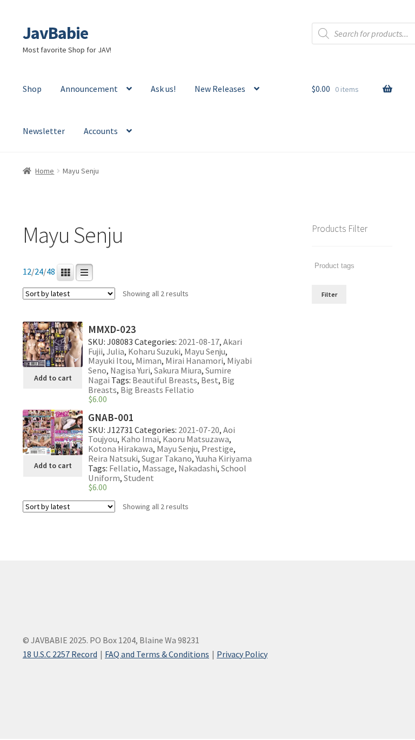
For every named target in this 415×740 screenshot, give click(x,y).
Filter (329, 294)
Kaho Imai (140, 439)
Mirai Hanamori (194, 360)
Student (139, 477)
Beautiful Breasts (164, 380)
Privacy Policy (242, 654)
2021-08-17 (198, 341)
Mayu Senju (204, 351)
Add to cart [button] (53, 378)
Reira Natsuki (113, 458)
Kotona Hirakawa (120, 448)
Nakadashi (197, 468)
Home (44, 171)
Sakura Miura (178, 370)
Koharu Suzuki (154, 351)
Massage (158, 468)
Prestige (217, 448)
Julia (115, 351)
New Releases (220, 88)
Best (209, 380)
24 (39, 271)
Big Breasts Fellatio (157, 389)
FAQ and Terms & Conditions (157, 654)
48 (50, 271)
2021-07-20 (198, 429)
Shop (32, 88)
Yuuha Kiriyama (224, 458)
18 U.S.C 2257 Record (60, 654)
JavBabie (55, 33)
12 (27, 271)
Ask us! (163, 88)
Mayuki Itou (110, 360)
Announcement (89, 88)
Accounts (101, 130)
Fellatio (123, 468)
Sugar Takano (167, 458)
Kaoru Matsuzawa (196, 439)
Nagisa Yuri (130, 370)
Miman (149, 360)
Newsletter (44, 130)
